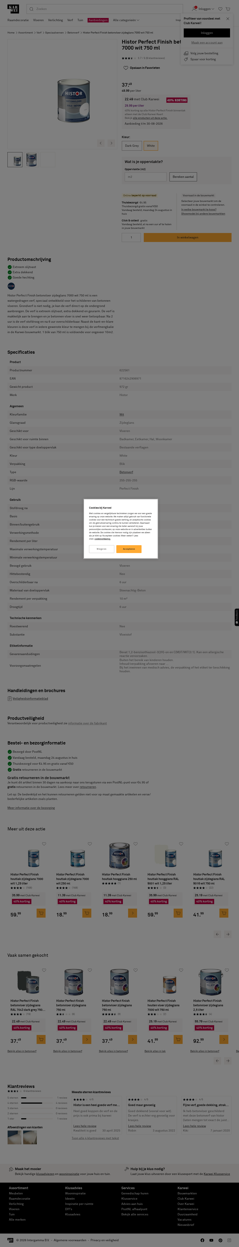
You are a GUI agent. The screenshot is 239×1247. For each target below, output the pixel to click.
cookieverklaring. (102, 539)
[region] (120, 529)
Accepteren (129, 549)
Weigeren (102, 549)
